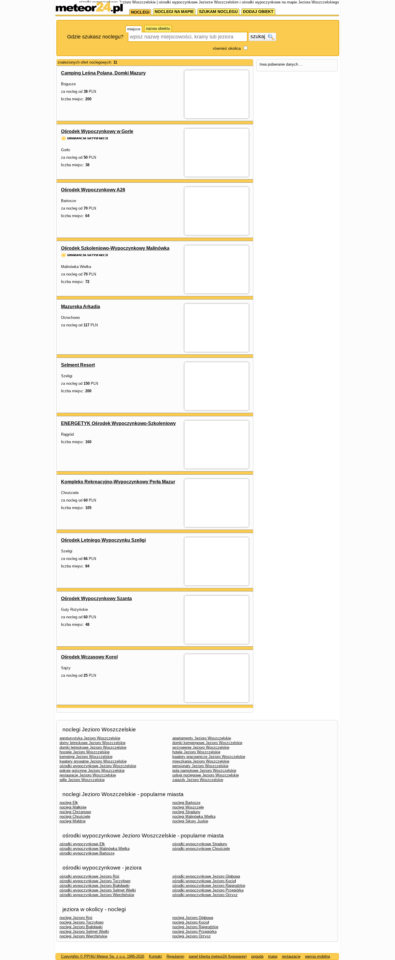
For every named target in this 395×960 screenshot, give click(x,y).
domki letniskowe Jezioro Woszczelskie (93, 747)
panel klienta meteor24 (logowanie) (218, 956)
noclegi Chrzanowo (75, 812)
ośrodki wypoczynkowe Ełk (82, 844)
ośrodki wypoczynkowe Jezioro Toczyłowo (95, 881)
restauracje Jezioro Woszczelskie (88, 775)
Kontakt (155, 956)
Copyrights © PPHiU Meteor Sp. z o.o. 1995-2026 (102, 956)
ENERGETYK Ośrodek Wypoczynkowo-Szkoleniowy (118, 423)
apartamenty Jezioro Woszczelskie (201, 738)
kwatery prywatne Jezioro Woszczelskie (93, 761)
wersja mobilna (317, 956)
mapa (272, 956)
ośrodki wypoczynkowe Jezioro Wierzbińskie (97, 895)
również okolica (227, 48)
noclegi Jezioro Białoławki (81, 927)
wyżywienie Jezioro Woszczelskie (200, 747)
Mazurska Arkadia (80, 306)
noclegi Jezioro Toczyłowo (82, 922)
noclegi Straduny (186, 812)
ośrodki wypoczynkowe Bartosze (87, 853)
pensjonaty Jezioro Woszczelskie (200, 766)
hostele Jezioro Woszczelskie (85, 752)
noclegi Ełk (69, 802)
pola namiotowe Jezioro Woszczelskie (204, 770)
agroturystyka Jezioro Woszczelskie (90, 738)
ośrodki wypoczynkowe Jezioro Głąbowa (206, 876)
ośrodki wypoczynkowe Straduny (199, 844)
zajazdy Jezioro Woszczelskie (197, 780)
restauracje (291, 956)
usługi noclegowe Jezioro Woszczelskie (205, 775)
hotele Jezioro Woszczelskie (196, 752)
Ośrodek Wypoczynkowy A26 (93, 189)
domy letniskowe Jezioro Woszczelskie (92, 743)
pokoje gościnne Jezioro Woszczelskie (92, 770)
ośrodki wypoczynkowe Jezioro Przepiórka (207, 890)
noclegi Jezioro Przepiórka (194, 931)
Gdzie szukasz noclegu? (95, 37)
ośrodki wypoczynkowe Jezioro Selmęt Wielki (98, 890)
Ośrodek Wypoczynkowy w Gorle (97, 131)
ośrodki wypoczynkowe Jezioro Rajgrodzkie (208, 885)
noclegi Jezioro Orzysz (191, 936)
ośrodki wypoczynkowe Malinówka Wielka (95, 848)
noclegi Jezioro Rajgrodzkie (195, 927)
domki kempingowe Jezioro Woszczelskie (207, 743)
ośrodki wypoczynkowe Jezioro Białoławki (95, 885)
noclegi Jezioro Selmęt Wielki (84, 931)
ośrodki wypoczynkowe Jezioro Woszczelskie (98, 766)
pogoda (257, 956)
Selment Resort (78, 364)
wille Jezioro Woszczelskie (82, 780)
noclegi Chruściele (75, 816)
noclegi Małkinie (73, 807)
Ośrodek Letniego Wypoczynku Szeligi (103, 540)
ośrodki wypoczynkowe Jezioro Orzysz (205, 895)
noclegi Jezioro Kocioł (190, 922)
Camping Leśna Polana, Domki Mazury (103, 73)
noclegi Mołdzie (73, 821)
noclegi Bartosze (186, 802)
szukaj (258, 36)
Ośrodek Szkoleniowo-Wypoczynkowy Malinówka (115, 248)
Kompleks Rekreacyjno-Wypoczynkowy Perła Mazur (118, 481)
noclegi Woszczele (188, 807)
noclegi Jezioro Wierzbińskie (83, 936)
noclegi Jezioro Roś (76, 917)
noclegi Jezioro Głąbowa (192, 917)
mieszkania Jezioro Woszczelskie (200, 761)
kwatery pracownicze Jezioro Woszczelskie (208, 756)
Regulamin (175, 956)
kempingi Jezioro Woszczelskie (86, 756)
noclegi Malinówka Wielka (193, 816)
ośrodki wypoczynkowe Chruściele (201, 848)
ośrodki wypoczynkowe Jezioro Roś (89, 876)
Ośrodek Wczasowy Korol (89, 656)
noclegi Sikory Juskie (190, 821)
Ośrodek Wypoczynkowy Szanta (96, 598)
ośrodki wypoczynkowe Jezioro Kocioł (204, 881)
